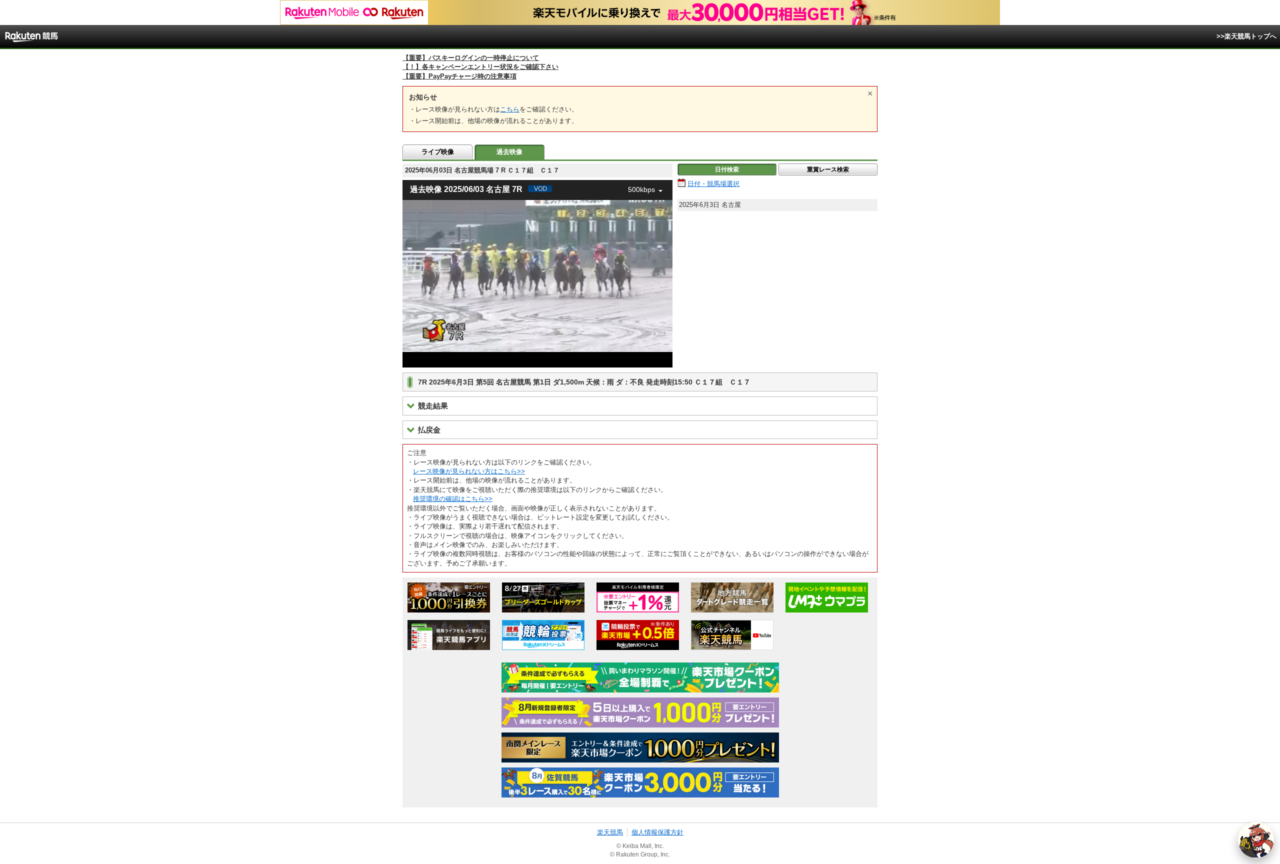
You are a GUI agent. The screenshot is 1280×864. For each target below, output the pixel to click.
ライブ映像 (438, 152)
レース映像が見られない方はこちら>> (469, 471)
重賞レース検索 (828, 169)
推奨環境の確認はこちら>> (452, 498)
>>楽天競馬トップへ (1246, 36)
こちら (510, 109)
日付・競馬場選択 (714, 184)
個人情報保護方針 (658, 832)
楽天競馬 (610, 832)
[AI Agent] (1256, 840)
